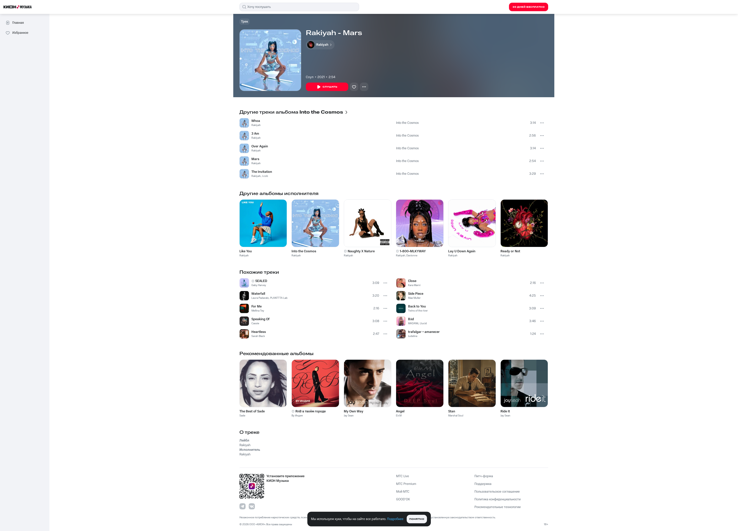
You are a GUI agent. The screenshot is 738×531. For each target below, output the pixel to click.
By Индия (297, 416)
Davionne (411, 255)
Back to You (417, 306)
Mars (255, 159)
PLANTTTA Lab (278, 298)
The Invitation (261, 172)
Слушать (330, 87)
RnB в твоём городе (310, 411)
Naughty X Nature (361, 251)
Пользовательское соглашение (497, 491)
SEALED (261, 281)
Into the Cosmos (407, 123)
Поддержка (482, 484)
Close (412, 281)
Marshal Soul (455, 416)
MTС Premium (406, 484)
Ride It (505, 411)
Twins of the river (418, 311)
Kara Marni (414, 285)
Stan (451, 411)
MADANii (413, 323)
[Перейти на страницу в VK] (252, 506)
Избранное (20, 32)
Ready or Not (510, 251)
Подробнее (395, 519)
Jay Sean (349, 416)
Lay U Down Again (461, 251)
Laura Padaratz (260, 298)
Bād (411, 319)
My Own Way (353, 411)
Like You (245, 251)
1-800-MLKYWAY (413, 251)
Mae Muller (414, 298)
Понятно (416, 519)
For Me (256, 306)
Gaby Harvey (258, 285)
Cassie (255, 323)
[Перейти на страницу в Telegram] (242, 506)
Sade (242, 416)
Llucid (423, 323)
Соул (310, 77)
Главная (18, 22)
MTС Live (402, 476)
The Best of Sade (252, 411)
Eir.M (399, 416)
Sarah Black (258, 336)
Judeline (412, 336)
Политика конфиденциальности (497, 499)
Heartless (258, 332)
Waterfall (258, 293)
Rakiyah (256, 125)
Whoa (255, 121)
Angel (400, 411)
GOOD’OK (403, 499)
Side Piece (415, 293)
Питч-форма (483, 476)
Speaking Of (260, 319)
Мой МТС (402, 491)
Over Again (259, 146)
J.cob (265, 176)
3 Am (255, 133)
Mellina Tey (257, 311)
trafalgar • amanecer (424, 332)
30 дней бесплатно (528, 7)
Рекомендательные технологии (497, 507)
